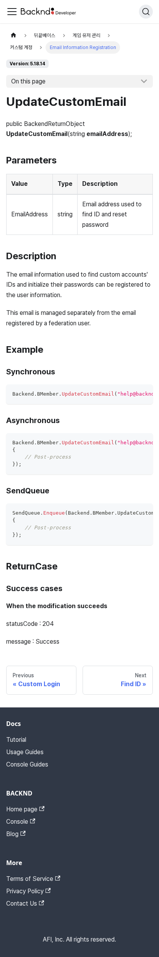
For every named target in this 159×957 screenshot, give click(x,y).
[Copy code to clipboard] (143, 394)
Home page (21, 809)
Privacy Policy (25, 891)
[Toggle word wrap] (129, 394)
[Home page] (13, 35)
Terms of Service (29, 878)
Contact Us (21, 903)
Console (17, 821)
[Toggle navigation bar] (12, 11)
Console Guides (27, 764)
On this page (28, 81)
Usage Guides (25, 752)
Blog (12, 834)
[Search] (146, 12)
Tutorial (16, 739)
